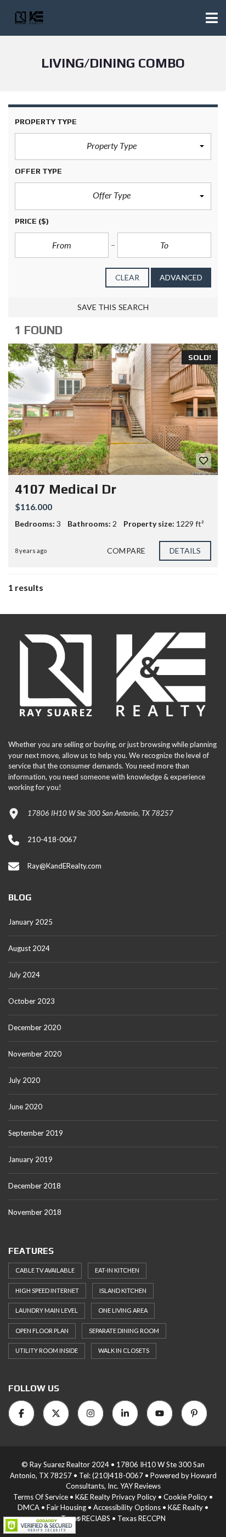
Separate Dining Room (124, 1330)
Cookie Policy (185, 1496)
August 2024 (29, 948)
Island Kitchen (122, 1290)
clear (127, 277)
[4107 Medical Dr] (113, 409)
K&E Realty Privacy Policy (115, 1496)
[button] (113, 147)
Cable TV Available (45, 1270)
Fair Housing (66, 1507)
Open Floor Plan (42, 1330)
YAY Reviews (140, 1485)
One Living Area (123, 1310)
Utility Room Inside (46, 1350)
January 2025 (30, 921)
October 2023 (31, 1001)
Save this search (113, 307)
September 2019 (35, 1133)
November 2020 (34, 1053)
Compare (126, 550)
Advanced (181, 277)
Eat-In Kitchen (117, 1270)
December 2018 (34, 1185)
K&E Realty (185, 1507)
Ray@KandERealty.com (64, 865)
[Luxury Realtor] (25, 18)
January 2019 (30, 1159)
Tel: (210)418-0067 (111, 1475)
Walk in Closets (123, 1350)
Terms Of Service (40, 1496)
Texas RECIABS (85, 1518)
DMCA (28, 1507)
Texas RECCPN (141, 1518)
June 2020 (25, 1106)
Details (185, 550)
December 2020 (34, 1027)
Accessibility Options (127, 1507)
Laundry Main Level (46, 1310)
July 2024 (24, 974)
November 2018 (34, 1212)
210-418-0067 (52, 839)
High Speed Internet (47, 1290)
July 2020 (24, 1080)
